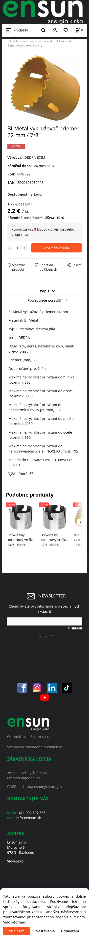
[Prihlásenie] (54, 29)
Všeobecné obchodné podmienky (34, 747)
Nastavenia (45, 931)
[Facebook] (22, 687)
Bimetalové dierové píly (23, 45)
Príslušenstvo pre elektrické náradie (47, 41)
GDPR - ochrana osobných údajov (34, 786)
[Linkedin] (51, 687)
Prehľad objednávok (23, 778)
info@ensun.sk (28, 817)
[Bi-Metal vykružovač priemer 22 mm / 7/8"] (44, 87)
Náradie (13, 41)
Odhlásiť (45, 636)
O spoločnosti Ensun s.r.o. (28, 736)
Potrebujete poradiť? (45, 300)
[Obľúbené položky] (65, 30)
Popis (44, 291)
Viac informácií (15, 922)
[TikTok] (66, 687)
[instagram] (37, 687)
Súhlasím (16, 931)
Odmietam (70, 931)
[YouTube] (44, 697)
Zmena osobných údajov (27, 772)
